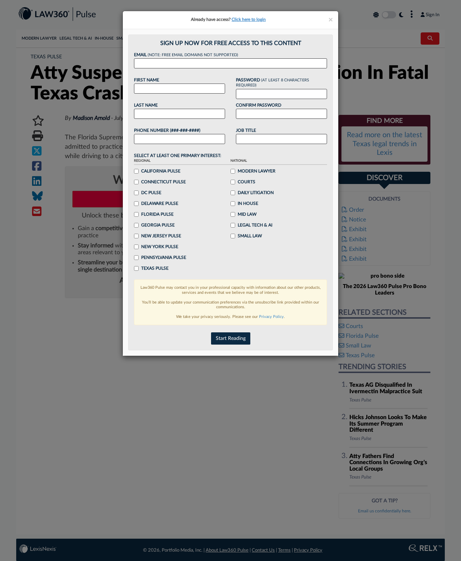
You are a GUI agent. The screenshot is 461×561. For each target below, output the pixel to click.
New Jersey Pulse (161, 236)
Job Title (246, 130)
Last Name (146, 105)
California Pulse (160, 171)
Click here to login (249, 19)
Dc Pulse (151, 192)
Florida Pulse (157, 214)
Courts (246, 182)
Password (272, 82)
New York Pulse (159, 246)
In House (248, 203)
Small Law (250, 236)
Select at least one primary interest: (177, 155)
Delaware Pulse (159, 203)
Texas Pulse (155, 268)
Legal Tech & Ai (255, 225)
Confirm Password (258, 105)
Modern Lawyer (257, 171)
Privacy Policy (271, 317)
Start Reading (231, 338)
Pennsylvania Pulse (163, 257)
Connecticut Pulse (163, 182)
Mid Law (247, 214)
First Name (146, 80)
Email (186, 55)
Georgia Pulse (158, 225)
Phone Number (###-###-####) (167, 130)
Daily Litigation (256, 192)
